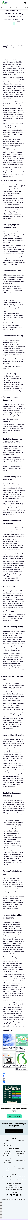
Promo (7, 1170)
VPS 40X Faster (7, 1162)
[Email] (14, 1079)
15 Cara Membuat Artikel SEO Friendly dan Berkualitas (14, 13)
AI (6, 7)
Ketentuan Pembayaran (7, 1179)
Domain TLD (21, 1158)
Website (12, 7)
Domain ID (20, 1155)
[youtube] (20, 1195)
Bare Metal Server (20, 1151)
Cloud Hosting (7, 1158)
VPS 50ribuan (7, 1160)
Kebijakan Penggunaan (20, 1179)
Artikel (7, 1168)
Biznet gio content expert (18, 20)
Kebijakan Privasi (21, 1176)
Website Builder (21, 1153)
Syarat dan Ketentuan (7, 1176)
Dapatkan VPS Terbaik (14, 1116)
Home (4, 46)
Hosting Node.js (7, 1155)
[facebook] (7, 1195)
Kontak (7, 1140)
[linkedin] (14, 1195)
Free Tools (20, 1143)
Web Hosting (7, 1151)
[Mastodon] (14, 1077)
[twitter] (11, 1195)
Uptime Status (7, 1143)
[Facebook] (14, 1074)
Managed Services (20, 1160)
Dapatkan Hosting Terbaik (14, 1131)
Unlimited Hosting (7, 1153)
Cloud (2, 7)
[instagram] (17, 1195)
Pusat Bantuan (7, 1145)
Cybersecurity (19, 7)
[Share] (14, 1082)
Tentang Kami (21, 1140)
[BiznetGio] (5, 3)
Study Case (21, 1168)
